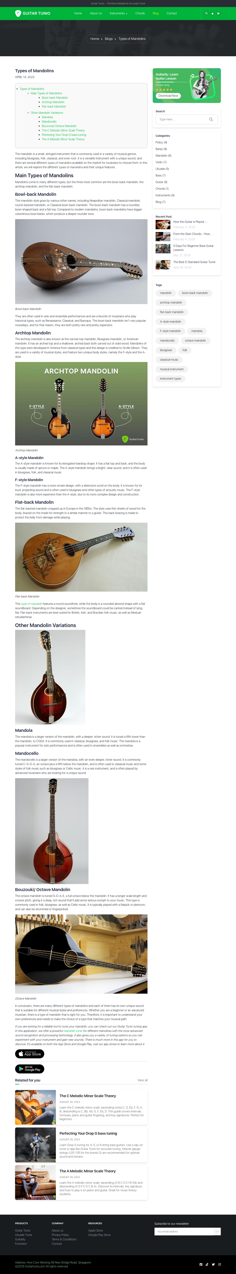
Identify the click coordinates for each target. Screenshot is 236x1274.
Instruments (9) (165, 195)
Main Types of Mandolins (46, 93)
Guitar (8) (161, 182)
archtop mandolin (171, 302)
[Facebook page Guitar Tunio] (201, 1264)
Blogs (109, 39)
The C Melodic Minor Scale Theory (63, 130)
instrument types (170, 378)
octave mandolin (195, 340)
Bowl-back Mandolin (55, 97)
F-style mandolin (170, 331)
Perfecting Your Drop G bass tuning (64, 135)
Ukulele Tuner (23, 1235)
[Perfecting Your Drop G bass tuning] (35, 1144)
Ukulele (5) (162, 169)
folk (185, 350)
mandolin (166, 293)
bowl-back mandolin (195, 293)
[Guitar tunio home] (32, 13)
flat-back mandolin (172, 312)
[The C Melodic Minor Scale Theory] (35, 1107)
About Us (96, 13)
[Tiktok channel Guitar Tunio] (207, 1264)
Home (78, 13)
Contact (172, 13)
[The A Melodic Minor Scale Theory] (35, 1182)
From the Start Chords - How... (192, 234)
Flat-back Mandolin (54, 106)
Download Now (168, 95)
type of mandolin (31, 604)
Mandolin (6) (163, 155)
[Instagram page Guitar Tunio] (219, 1264)
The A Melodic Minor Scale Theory (63, 139)
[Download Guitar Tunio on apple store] (212, 13)
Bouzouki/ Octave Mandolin (59, 126)
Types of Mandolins (132, 39)
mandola (196, 331)
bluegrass (166, 350)
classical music (169, 359)
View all (142, 1080)
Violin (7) (161, 162)
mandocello (167, 340)
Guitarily (20, 1239)
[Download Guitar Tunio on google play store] (218, 13)
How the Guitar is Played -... (190, 222)
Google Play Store (99, 1235)
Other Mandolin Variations (47, 113)
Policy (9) (161, 142)
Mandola (47, 117)
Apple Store (95, 1230)
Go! (217, 1231)
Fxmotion (21, 1244)
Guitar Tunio (22, 1230)
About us (57, 1230)
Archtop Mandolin (53, 102)
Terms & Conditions (64, 1239)
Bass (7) (161, 175)
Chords (140, 13)
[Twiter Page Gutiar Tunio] (213, 1264)
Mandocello (49, 121)
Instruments (117, 13)
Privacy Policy (60, 1235)
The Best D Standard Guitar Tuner (194, 262)
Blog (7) (161, 202)
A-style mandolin (170, 321)
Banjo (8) (161, 149)
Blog (156, 13)
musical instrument (172, 369)
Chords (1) (162, 188)
